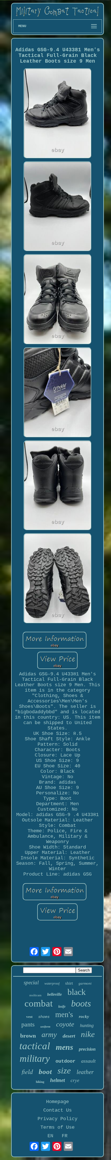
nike (88, 1034)
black (76, 992)
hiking (40, 1081)
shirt (69, 983)
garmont (85, 983)
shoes (44, 1017)
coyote (65, 1024)
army (49, 1034)
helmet (57, 1080)
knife (61, 1007)
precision (87, 1049)
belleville (54, 994)
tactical (34, 1046)
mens (64, 1047)
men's (64, 1014)
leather (85, 1072)
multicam (35, 995)
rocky (84, 1016)
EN (50, 1136)
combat (38, 1003)
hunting (87, 1025)
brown (28, 1035)
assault (88, 1061)
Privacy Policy (57, 1119)
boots (81, 1003)
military (35, 1058)
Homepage (57, 1101)
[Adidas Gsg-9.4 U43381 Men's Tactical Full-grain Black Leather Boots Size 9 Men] (57, 114)
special (31, 982)
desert (69, 1036)
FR (64, 1136)
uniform (45, 1026)
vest (29, 1017)
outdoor (65, 1061)
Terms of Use (57, 1127)
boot (45, 1071)
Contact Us (57, 1110)
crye (75, 1080)
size (64, 1070)
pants (28, 1024)
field (27, 1071)
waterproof (51, 983)
